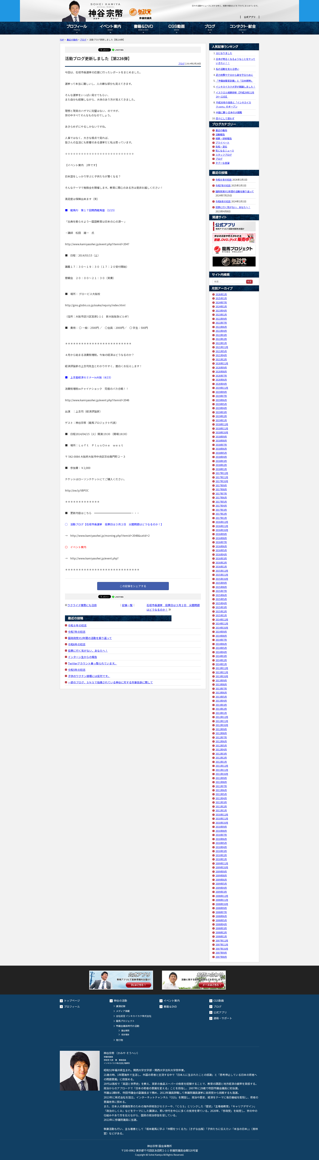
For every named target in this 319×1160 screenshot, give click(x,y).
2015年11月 (221, 574)
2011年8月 (221, 782)
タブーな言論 (222, 163)
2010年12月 (221, 814)
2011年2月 (221, 806)
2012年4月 (221, 749)
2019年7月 (221, 396)
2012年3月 (221, 753)
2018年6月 (221, 448)
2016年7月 (221, 542)
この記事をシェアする (133, 586)
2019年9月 (221, 392)
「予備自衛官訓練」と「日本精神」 (234, 80)
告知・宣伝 (221, 146)
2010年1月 (221, 859)
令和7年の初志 (76, 632)
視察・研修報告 (223, 138)
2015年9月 (221, 582)
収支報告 (125, 1034)
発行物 (119, 1040)
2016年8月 (221, 538)
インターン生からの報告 (82, 657)
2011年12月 (221, 765)
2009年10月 (221, 867)
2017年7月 (221, 493)
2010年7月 (221, 834)
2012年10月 (221, 725)
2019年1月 (221, 420)
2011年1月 (221, 810)
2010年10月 (221, 822)
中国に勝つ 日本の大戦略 (229, 112)
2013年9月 (221, 680)
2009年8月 (221, 875)
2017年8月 (221, 489)
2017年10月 (221, 481)
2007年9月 (221, 952)
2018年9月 (221, 436)
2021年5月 (221, 351)
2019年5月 (221, 404)
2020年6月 (221, 379)
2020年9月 (221, 367)
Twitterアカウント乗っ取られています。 (92, 663)
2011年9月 (221, 778)
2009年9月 (221, 871)
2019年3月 (221, 412)
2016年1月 (221, 566)
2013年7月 (221, 688)
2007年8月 (221, 956)
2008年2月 (221, 932)
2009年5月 (221, 883)
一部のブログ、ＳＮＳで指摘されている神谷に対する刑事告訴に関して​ (110, 682)
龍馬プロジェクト (125, 1021)
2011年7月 (221, 786)
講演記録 (120, 1006)
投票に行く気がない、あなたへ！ (88, 651)
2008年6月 (221, 916)
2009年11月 (221, 863)
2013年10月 (221, 676)
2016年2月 (221, 562)
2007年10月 (221, 948)
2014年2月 (221, 660)
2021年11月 (221, 347)
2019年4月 (221, 408)
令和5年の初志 (76, 670)
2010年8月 (221, 830)
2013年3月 (221, 704)
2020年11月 (221, 363)
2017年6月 (221, 497)
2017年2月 (221, 513)
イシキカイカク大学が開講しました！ (235, 86)
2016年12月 (221, 522)
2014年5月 (221, 648)
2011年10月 (221, 774)
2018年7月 (221, 444)
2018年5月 (221, 453)
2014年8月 (221, 635)
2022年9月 (221, 318)
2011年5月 (221, 794)
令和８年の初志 (77, 625)
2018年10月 (221, 432)
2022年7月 (221, 322)
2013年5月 (221, 696)
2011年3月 (221, 802)
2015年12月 (221, 570)
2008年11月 (221, 900)
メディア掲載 (123, 1011)
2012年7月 (221, 737)
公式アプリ (250, 17)
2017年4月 (221, 505)
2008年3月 (221, 928)
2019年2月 (221, 416)
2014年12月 (221, 619)
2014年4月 (221, 652)
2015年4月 (221, 603)
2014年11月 (221, 623)
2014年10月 (221, 627)
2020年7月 (221, 375)
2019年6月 (221, 400)
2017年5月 (221, 501)
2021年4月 (221, 355)
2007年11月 (221, 944)
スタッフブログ (223, 154)
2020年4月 (221, 383)
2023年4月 (221, 310)
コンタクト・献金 (242, 28)
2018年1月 (221, 469)
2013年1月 (221, 713)
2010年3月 (221, 851)
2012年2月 (221, 757)
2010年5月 (221, 843)
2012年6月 (221, 741)
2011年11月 (221, 770)
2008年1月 (221, 936)
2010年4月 (221, 847)
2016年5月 (221, 550)
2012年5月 (221, 745)
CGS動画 (176, 28)
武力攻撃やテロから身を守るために (234, 75)
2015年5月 (221, 599)
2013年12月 (221, 668)
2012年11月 (221, 721)
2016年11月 (221, 526)
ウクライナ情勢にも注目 (82, 605)
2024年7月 (221, 302)
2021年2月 (221, 359)
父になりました (224, 53)
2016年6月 (221, 546)
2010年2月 (221, 855)
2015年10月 (221, 578)
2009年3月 (221, 891)
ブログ (209, 28)
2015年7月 (221, 591)
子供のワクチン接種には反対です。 (89, 676)
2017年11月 (221, 477)
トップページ (72, 1000)
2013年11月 (221, 672)
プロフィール (76, 28)
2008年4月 (221, 924)
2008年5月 (221, 920)
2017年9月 (221, 485)
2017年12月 (221, 473)
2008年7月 (221, 912)
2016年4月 (221, 554)
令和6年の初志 (76, 644)
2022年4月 (221, 330)
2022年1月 (221, 343)
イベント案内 (109, 28)
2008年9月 (221, 908)
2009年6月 (221, 879)
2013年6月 (221, 692)
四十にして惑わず (225, 118)
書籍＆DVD (143, 28)
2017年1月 (221, 518)
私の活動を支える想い (227, 69)
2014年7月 (221, 639)
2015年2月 (221, 611)
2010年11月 (221, 818)
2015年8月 (221, 587)
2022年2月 (221, 339)
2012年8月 (221, 733)
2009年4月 (221, 887)
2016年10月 (221, 530)
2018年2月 (221, 465)
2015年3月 (221, 607)
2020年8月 (221, 371)
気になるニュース (224, 150)
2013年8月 (221, 684)
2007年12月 (221, 940)
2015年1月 (221, 615)
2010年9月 (221, 826)
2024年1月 (221, 306)
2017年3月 (221, 509)
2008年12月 (221, 896)
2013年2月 (221, 708)
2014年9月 (221, 631)
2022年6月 (221, 327)
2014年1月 (221, 664)
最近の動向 (72, 39)
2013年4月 (221, 700)
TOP (62, 39)
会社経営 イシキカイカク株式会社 (133, 1016)
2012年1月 (221, 761)
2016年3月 (221, 558)
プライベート (222, 142)
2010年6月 (221, 839)
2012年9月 (221, 729)
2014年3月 (221, 656)
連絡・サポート (222, 1018)
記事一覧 (127, 605)
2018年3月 (221, 461)
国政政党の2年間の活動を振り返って (90, 638)
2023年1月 (221, 314)
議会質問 (125, 1030)
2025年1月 (221, 298)
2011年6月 (221, 790)
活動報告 (220, 134)
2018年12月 (221, 424)
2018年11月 (221, 428)
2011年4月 (221, 798)
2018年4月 (221, 456)
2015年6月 (221, 595)
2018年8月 (221, 440)
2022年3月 (221, 335)
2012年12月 (221, 717)
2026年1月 (221, 294)
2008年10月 (221, 904)
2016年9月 (221, 534)
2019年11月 (221, 387)
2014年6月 (221, 644)
